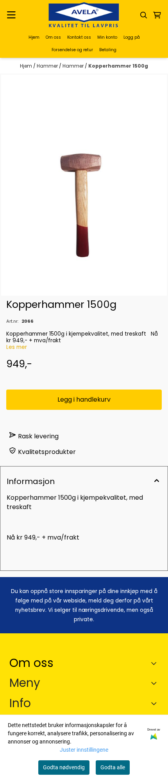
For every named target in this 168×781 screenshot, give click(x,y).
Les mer (16, 347)
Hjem (34, 37)
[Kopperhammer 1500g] (84, 185)
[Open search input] (143, 15)
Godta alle (112, 767)
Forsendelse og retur (72, 50)
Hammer (48, 66)
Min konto (107, 37)
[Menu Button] (11, 15)
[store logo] (84, 15)
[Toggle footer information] (156, 663)
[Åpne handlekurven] (157, 15)
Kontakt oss (79, 37)
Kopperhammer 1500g (118, 66)
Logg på (131, 37)
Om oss (53, 37)
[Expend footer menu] (155, 683)
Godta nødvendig (64, 767)
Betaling (107, 50)
